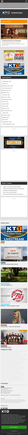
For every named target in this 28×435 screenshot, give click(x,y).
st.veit (10, 376)
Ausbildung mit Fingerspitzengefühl (10, 190)
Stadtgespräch (7, 121)
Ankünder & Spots (7, 85)
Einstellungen (14, 431)
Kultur (5, 106)
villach (5, 380)
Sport (5, 119)
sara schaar (20, 372)
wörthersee (20, 380)
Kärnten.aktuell (7, 99)
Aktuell (5, 83)
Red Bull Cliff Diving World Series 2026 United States (13, 188)
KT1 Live (5, 101)
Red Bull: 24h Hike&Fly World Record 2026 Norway (13, 194)
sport (22, 374)
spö (4, 376)
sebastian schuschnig (7, 374)
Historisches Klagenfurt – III (6, 285)
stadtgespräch (17, 376)
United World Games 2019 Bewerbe (11, 41)
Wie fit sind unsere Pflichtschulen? (10, 192)
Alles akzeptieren (14, 427)
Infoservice (6, 97)
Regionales (6, 115)
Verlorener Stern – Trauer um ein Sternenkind (10, 326)
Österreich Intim (7, 110)
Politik (5, 112)
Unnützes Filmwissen (21, 378)
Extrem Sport (6, 90)
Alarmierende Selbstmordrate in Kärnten (9, 264)
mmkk (4, 370)
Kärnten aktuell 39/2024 (6, 347)
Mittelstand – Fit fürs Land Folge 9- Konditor (10, 305)
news (5, 372)
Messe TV (5, 108)
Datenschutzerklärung (11, 433)
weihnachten (12, 380)
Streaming (5, 378)
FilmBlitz (5, 92)
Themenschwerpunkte (8, 124)
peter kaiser (12, 372)
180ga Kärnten (6, 81)
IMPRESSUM (3, 395)
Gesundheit (6, 94)
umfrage (12, 378)
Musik (10, 370)
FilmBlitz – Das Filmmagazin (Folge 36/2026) (12, 186)
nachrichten (18, 370)
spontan (16, 374)
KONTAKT (7, 395)
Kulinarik (5, 103)
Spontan (5, 117)
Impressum (19, 433)
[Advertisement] (14, 131)
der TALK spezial (7, 88)
